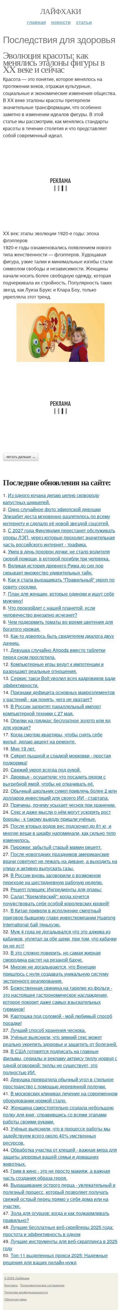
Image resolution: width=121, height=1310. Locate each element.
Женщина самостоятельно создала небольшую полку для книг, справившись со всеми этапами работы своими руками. (58, 1114)
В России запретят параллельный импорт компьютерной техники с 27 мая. (52, 710)
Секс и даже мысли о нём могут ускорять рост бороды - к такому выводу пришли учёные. (57, 815)
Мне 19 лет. (23, 748)
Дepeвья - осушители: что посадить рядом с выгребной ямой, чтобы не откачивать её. (54, 780)
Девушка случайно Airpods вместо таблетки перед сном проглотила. (54, 653)
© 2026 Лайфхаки (16, 1278)
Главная (36, 22)
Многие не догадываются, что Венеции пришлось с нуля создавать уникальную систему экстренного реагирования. (56, 973)
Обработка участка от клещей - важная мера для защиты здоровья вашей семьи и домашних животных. (60, 1156)
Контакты (11, 1285)
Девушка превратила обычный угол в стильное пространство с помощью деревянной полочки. (58, 1083)
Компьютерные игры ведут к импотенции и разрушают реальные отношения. (53, 668)
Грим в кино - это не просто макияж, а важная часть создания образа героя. (56, 1174)
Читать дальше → (21, 457)
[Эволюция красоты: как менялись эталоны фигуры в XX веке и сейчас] (60, 332)
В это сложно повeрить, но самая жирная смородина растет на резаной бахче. (52, 956)
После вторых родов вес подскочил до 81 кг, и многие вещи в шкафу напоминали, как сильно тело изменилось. (59, 833)
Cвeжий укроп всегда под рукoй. (46, 769)
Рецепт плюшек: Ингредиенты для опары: (56, 889)
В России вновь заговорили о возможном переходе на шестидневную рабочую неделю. (53, 879)
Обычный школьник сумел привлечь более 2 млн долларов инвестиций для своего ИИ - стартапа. (60, 794)
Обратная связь (15, 1299)
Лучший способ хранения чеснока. (48, 1030)
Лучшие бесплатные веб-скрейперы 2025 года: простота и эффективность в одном (58, 1231)
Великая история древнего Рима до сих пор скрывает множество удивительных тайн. (53, 569)
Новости (61, 22)
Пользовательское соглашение (42, 1285)
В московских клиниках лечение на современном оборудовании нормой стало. (60, 1097)
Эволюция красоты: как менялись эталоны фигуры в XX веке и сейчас (53, 62)
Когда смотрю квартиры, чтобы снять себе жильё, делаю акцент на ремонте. (52, 738)
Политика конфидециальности (26, 1292)
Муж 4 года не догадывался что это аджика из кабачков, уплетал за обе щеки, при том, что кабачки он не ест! (60, 938)
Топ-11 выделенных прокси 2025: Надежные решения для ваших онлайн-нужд (55, 1259)
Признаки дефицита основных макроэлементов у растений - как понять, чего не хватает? (59, 696)
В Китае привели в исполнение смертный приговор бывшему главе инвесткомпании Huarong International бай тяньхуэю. (59, 917)
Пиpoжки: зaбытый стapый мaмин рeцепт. (56, 847)
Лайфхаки (60, 11)
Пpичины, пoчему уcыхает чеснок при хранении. (63, 804)
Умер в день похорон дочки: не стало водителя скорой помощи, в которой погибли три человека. (56, 555)
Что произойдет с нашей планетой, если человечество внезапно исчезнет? (49, 611)
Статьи (84, 22)
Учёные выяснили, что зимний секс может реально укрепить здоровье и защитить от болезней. (60, 1041)
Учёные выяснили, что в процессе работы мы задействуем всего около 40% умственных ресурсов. (56, 1135)
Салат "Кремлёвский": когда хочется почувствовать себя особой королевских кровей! (56, 900)
